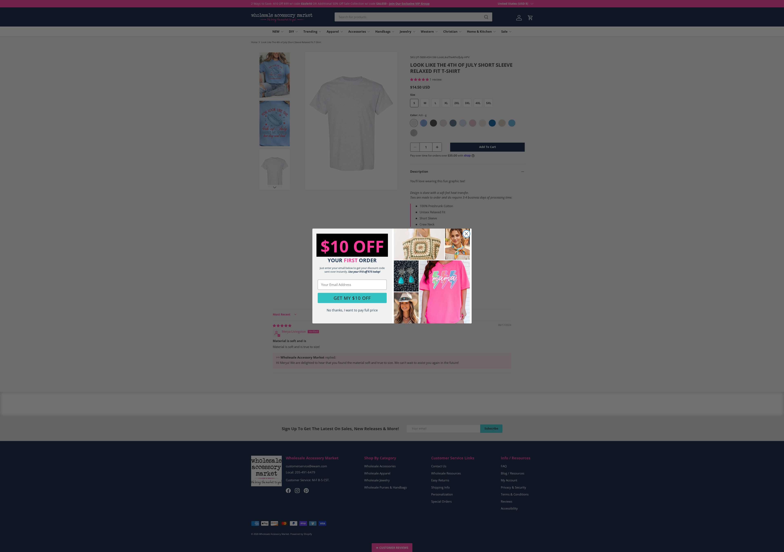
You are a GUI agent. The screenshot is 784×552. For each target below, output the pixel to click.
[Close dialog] (466, 233)
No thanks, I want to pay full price (352, 310)
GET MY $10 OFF (352, 298)
